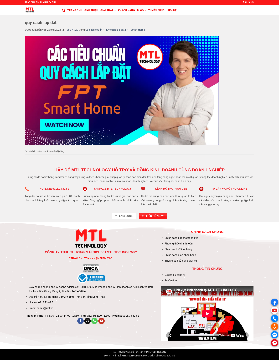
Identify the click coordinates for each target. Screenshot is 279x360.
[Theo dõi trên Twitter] (249, 2)
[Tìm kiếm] (63, 10)
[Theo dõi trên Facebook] (243, 2)
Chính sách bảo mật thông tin (181, 237)
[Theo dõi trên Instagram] (246, 2)
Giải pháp (107, 10)
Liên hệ (171, 10)
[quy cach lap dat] (122, 89)
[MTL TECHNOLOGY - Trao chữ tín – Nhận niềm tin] (41, 10)
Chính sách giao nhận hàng (180, 255)
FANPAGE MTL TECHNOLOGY (113, 188)
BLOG (140, 10)
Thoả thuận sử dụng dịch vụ (181, 260)
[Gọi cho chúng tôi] (94, 321)
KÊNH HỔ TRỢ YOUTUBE (171, 188)
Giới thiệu (91, 10)
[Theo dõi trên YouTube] (101, 321)
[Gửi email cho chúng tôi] (252, 2)
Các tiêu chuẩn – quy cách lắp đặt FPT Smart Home (115, 29)
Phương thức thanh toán (179, 243)
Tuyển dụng (171, 280)
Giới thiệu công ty (175, 275)
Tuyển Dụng (156, 10)
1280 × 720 (71, 29)
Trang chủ (74, 10)
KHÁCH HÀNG (126, 10)
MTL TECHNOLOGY (156, 352)
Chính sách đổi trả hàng (178, 249)
